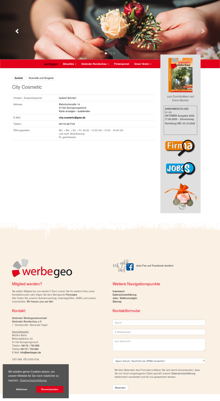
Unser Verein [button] (142, 64)
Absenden (120, 387)
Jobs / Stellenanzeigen (125, 298)
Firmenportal (121, 64)
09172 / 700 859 (30, 345)
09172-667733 (67, 124)
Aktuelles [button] (69, 64)
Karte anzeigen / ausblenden (74, 111)
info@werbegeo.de (30, 352)
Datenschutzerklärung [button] (33, 380)
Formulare (71, 294)
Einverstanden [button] (49, 389)
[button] (16, 30)
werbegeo (51, 64)
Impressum (119, 291)
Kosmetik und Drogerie (41, 78)
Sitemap (117, 301)
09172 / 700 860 (29, 349)
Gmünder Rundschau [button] (94, 64)
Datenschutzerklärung (124, 294)
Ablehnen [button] (21, 389)
